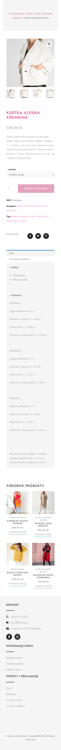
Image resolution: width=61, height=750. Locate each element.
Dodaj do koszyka (36, 188)
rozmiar (12, 169)
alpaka (14, 216)
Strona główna (16, 13)
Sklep (29, 13)
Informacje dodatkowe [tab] (19, 259)
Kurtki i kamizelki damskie (28, 206)
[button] (49, 44)
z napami (23, 220)
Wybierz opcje (17, 532)
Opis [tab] (11, 253)
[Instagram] (17, 637)
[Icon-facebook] (9, 637)
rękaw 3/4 (42, 216)
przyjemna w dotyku (27, 216)
